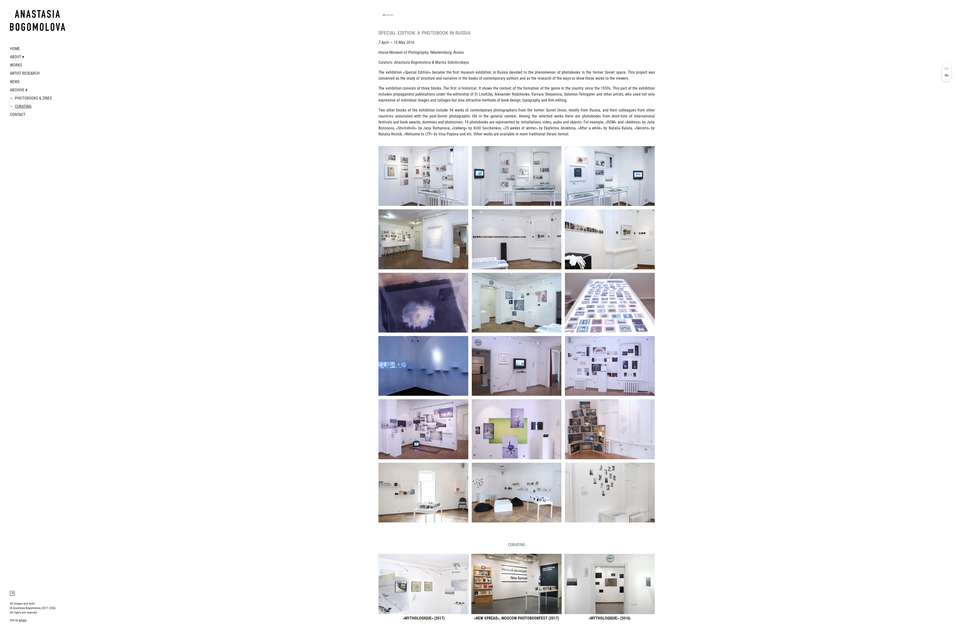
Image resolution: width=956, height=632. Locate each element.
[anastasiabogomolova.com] (37, 20)
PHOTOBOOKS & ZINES (33, 98)
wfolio (22, 620)
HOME (15, 48)
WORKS (16, 65)
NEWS (14, 81)
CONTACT (17, 114)
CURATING (23, 106)
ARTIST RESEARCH (25, 73)
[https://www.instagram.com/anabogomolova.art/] (12, 593)
